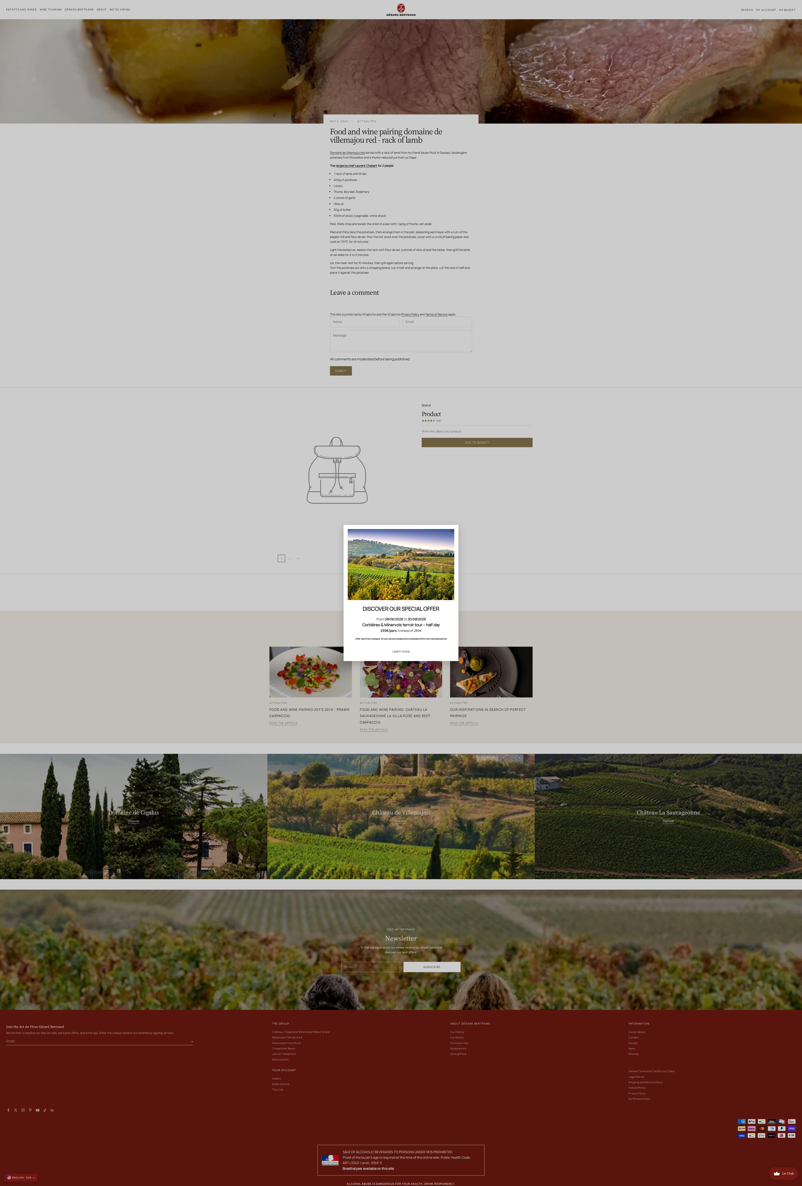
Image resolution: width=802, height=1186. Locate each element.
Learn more (401, 651)
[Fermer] (452, 531)
